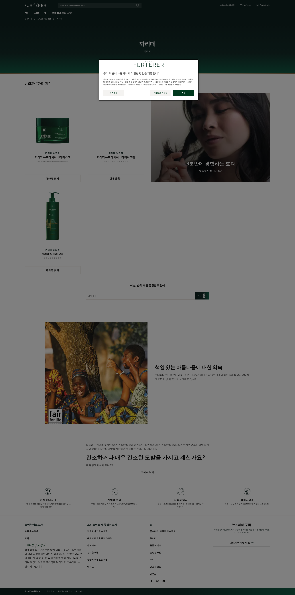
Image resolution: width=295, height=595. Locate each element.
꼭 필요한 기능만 (160, 93)
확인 (183, 93)
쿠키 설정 (113, 93)
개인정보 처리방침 (174, 84)
